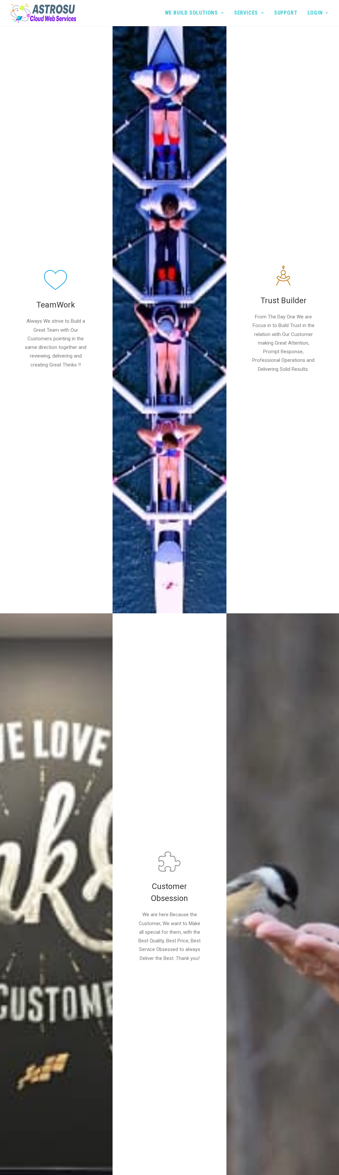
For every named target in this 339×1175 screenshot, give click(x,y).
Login (315, 13)
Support (286, 13)
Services (246, 13)
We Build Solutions (191, 13)
